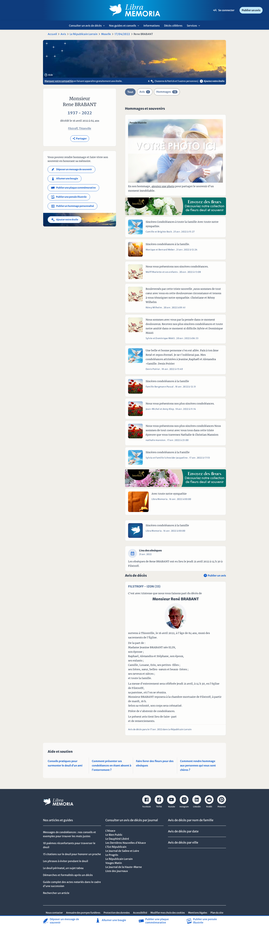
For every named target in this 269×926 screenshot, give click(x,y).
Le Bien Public (113, 834)
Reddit (209, 806)
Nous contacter (54, 912)
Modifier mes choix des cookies (167, 912)
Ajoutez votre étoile (213, 81)
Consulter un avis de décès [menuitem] (88, 27)
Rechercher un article (56, 893)
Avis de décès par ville (183, 842)
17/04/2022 (122, 34)
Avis (63, 34)
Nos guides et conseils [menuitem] (125, 27)
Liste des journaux (116, 871)
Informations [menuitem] (151, 25)
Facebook (146, 806)
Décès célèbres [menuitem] (173, 25)
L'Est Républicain (115, 847)
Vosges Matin (113, 863)
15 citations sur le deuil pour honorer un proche (72, 854)
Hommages (166, 91)
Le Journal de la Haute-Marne (123, 867)
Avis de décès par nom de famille (190, 820)
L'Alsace (110, 830)
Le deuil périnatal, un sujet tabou (63, 868)
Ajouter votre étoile (64, 219)
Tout (130, 92)
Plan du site (216, 912)
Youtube (171, 806)
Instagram (184, 806)
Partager (80, 138)
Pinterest (222, 806)
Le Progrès (111, 855)
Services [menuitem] (194, 27)
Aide (48, 74)
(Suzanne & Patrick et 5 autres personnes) (176, 81)
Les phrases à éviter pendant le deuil (65, 861)
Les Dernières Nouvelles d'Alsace (125, 842)
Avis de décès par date (183, 831)
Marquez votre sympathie (58, 81)
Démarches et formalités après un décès (68, 875)
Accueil (52, 34)
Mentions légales (197, 912)
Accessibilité (140, 912)
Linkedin (197, 806)
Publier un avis (251, 10)
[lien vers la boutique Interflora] (175, 206)
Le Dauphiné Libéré (117, 838)
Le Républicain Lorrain (84, 34)
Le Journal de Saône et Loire (122, 851)
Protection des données (117, 912)
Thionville (85, 128)
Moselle (106, 34)
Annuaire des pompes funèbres (83, 912)
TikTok (159, 806)
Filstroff (73, 128)
